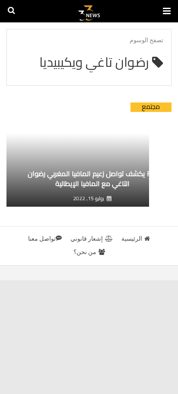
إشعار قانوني (86, 238)
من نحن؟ (84, 251)
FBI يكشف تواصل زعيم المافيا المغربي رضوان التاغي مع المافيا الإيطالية (92, 178)
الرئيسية (131, 238)
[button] (167, 11)
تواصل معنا (42, 238)
